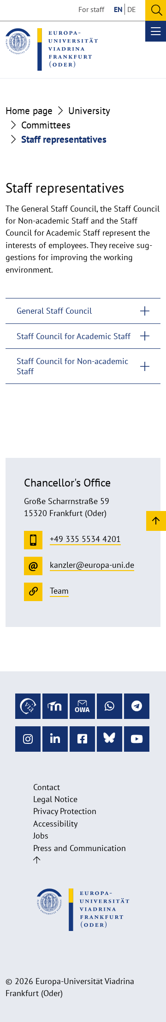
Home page (29, 110)
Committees (46, 125)
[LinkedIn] (55, 739)
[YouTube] (136, 739)
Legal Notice (55, 799)
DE (131, 9)
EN (118, 9)
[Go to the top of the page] (36, 860)
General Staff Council (54, 310)
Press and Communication (79, 848)
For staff (91, 9)
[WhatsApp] (109, 706)
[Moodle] (55, 706)
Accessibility (55, 823)
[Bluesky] (109, 739)
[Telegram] (136, 706)
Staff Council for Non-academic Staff (72, 366)
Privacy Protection (64, 811)
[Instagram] (28, 739)
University (89, 110)
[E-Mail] (82, 706)
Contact (46, 787)
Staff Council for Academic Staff (73, 336)
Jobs (40, 835)
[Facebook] (82, 739)
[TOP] (156, 520)
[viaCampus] (28, 706)
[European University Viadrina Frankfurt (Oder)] (52, 49)
